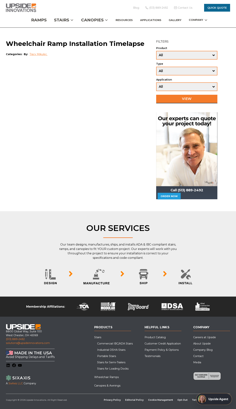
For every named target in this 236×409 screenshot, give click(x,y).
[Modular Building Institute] (108, 306)
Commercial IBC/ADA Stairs (115, 343)
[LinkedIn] (8, 365)
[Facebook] (14, 365)
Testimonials (152, 356)
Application (164, 79)
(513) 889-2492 (15, 339)
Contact (198, 356)
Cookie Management (160, 399)
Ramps (39, 20)
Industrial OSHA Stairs (111, 349)
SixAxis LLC (15, 383)
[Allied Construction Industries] (202, 306)
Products (103, 327)
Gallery (175, 20)
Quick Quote (217, 7)
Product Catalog (155, 337)
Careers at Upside (204, 337)
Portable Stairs (106, 356)
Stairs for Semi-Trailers (111, 362)
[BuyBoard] (138, 306)
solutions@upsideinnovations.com (28, 343)
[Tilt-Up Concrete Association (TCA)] (83, 306)
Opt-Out (182, 399)
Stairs (61, 20)
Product (161, 48)
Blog (136, 7)
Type (159, 63)
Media (197, 362)
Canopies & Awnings (107, 385)
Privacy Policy (112, 399)
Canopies (92, 20)
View (187, 99)
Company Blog (203, 349)
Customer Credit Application (163, 343)
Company (196, 20)
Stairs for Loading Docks (113, 368)
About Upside (202, 343)
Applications (150, 20)
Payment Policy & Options (162, 349)
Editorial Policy (134, 399)
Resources (124, 20)
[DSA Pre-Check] (172, 306)
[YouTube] (20, 365)
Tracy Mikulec (39, 54)
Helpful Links (157, 327)
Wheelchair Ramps (106, 377)
